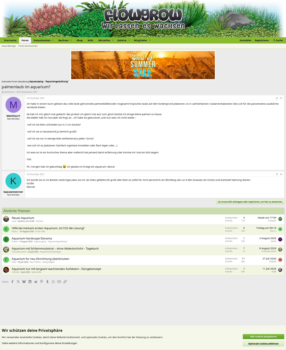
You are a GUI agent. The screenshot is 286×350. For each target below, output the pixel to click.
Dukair (15, 241)
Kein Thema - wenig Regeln (42, 262)
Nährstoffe (36, 272)
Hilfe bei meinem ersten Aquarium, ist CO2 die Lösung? (48, 228)
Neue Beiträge (9, 45)
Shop (80, 40)
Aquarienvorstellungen (50, 251)
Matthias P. (9, 91)
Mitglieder (140, 40)
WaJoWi (272, 261)
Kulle (274, 271)
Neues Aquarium (23, 218)
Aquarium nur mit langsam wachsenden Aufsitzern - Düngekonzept (56, 269)
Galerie (121, 40)
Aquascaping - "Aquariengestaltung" (50, 241)
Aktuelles (104, 40)
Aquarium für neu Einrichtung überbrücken (40, 259)
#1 (281, 98)
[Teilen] (277, 98)
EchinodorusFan (19, 251)
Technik (39, 221)
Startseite (10, 40)
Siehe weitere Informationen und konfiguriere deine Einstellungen (39, 343)
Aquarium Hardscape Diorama (32, 238)
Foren (25, 40)
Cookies (36, 337)
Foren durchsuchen (28, 45)
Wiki (90, 40)
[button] (43, 40)
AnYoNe (15, 272)
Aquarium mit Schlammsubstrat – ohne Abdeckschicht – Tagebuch (55, 248)
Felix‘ (14, 262)
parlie (273, 241)
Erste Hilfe (40, 231)
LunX (14, 221)
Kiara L (15, 231)
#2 (281, 174)
